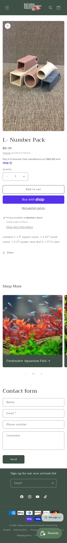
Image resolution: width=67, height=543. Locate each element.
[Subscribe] (52, 483)
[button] (7, 8)
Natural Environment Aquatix (32, 525)
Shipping (6, 153)
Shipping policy (24, 535)
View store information (19, 227)
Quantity (7, 169)
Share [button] (10, 252)
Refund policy (20, 530)
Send (13, 459)
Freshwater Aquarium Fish (26, 361)
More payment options (33, 208)
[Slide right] (41, 374)
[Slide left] (26, 374)
